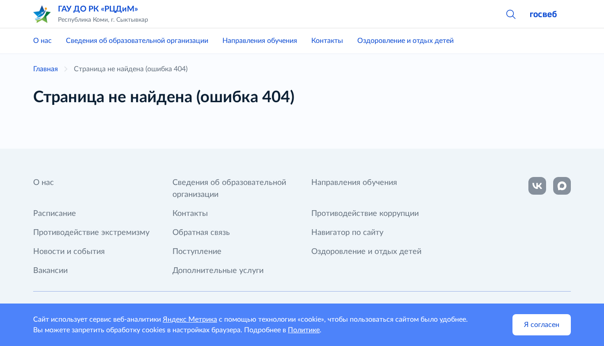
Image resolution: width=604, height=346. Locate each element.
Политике (304, 330)
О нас (42, 40)
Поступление (197, 252)
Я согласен (541, 324)
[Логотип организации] (42, 14)
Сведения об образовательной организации (137, 40)
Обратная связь (201, 233)
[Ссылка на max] (562, 186)
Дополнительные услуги (218, 271)
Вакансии (50, 271)
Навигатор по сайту (347, 233)
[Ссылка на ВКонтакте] (537, 186)
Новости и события (69, 252)
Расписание (54, 214)
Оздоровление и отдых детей (405, 40)
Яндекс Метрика (190, 319)
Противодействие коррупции (365, 214)
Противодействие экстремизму (91, 233)
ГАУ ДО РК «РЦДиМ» (98, 9)
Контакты (327, 40)
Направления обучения (259, 40)
